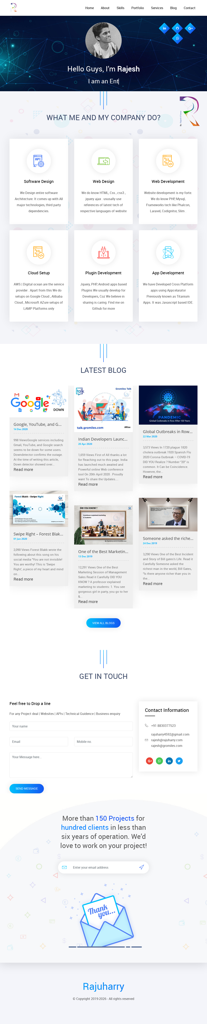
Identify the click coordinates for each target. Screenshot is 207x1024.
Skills (120, 8)
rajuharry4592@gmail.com (170, 734)
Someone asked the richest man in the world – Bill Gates (168, 538)
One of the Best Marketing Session (103, 551)
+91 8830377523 (163, 725)
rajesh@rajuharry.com (167, 740)
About (105, 8)
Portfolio (137, 8)
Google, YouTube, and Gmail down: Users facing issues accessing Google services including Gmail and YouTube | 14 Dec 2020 (39, 424)
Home (89, 8)
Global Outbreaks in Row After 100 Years (168, 431)
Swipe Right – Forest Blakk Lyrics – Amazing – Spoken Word (39, 534)
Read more (23, 469)
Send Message (27, 788)
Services (157, 8)
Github (97, 308)
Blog (173, 8)
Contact (189, 8)
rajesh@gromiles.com (166, 745)
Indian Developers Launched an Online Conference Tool (103, 439)
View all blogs (103, 623)
